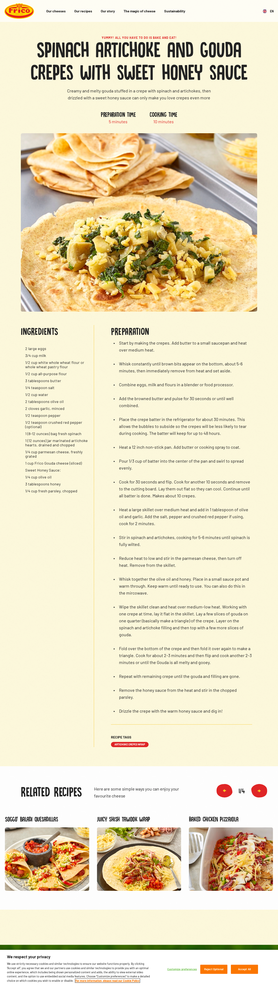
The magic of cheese (140, 11)
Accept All (244, 969)
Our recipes (83, 11)
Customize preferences (182, 969)
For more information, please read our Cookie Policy (107, 980)
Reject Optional (213, 969)
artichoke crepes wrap (129, 744)
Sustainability (174, 11)
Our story (108, 11)
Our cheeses (56, 11)
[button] (224, 790)
